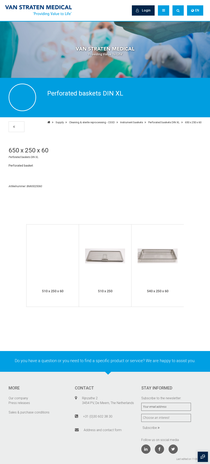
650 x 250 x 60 (193, 122)
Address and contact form (103, 430)
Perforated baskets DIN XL (164, 122)
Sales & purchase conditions (29, 412)
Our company (18, 398)
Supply (60, 122)
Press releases (19, 403)
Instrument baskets (131, 122)
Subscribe (150, 428)
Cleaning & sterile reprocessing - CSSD (92, 122)
